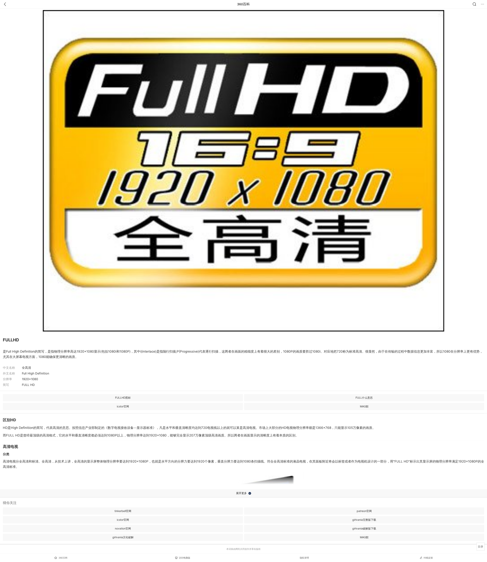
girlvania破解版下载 (364, 528)
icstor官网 (123, 406)
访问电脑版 (184, 557)
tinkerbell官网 (123, 511)
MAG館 (364, 406)
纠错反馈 (428, 557)
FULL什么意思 (364, 397)
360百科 (243, 4)
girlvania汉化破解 (123, 537)
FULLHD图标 (123, 397)
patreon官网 (364, 511)
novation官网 (123, 528)
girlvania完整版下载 (364, 519)
